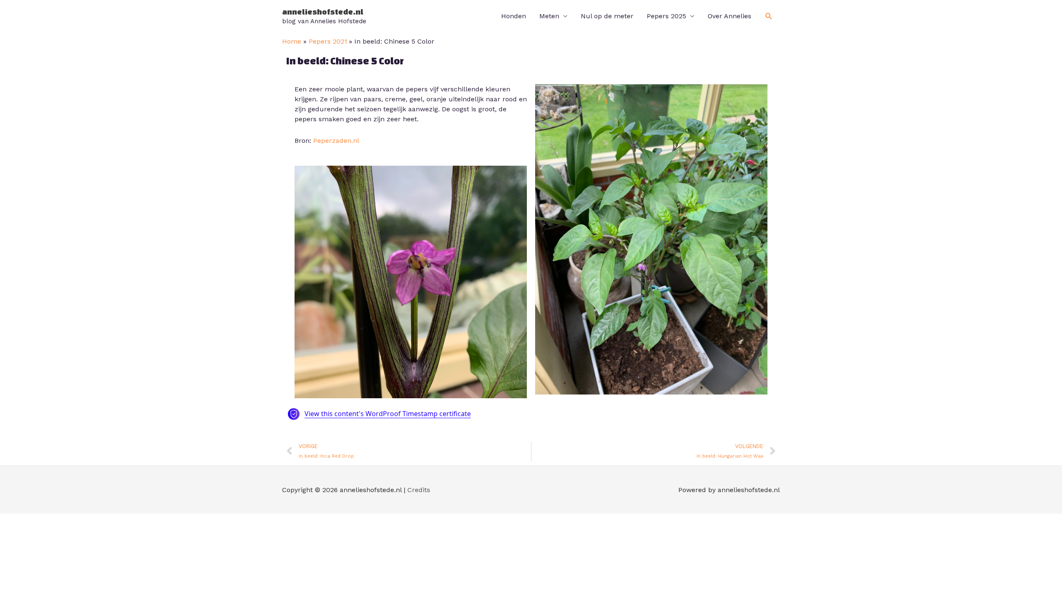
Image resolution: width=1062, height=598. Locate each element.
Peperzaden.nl (336, 141)
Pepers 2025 (666, 16)
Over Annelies (729, 16)
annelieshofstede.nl (322, 11)
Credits (418, 490)
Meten (549, 16)
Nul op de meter (607, 16)
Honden (513, 16)
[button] (769, 16)
